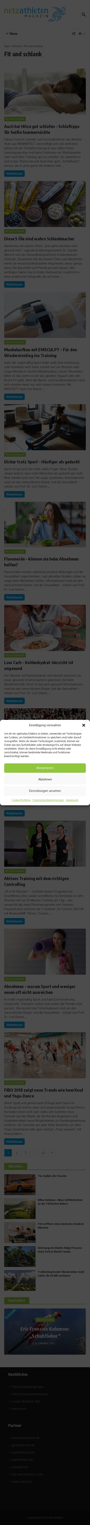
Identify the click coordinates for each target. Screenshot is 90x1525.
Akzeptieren (45, 768)
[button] (84, 725)
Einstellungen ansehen (45, 791)
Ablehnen (45, 779)
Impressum (72, 800)
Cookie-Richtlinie (21, 800)
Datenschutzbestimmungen (48, 800)
